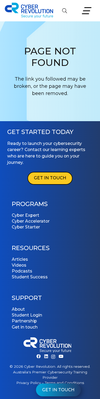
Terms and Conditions (64, 383)
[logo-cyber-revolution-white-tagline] (47, 345)
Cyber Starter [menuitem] (26, 227)
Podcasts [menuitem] (22, 271)
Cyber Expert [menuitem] (25, 215)
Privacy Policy (28, 383)
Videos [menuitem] (19, 265)
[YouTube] (61, 356)
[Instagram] (53, 356)
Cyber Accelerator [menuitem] (31, 221)
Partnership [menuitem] (24, 320)
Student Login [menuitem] (27, 315)
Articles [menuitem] (20, 259)
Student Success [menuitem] (30, 276)
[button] (64, 10)
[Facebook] (39, 356)
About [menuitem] (18, 309)
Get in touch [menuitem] (25, 327)
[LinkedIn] (46, 356)
